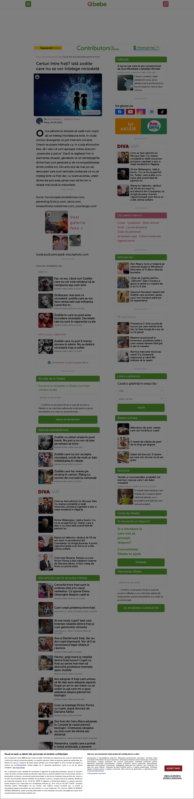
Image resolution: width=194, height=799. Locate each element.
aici (49, 783)
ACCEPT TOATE (173, 768)
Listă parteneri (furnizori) (96, 773)
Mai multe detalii (19, 768)
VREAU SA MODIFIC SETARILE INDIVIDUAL (172, 777)
